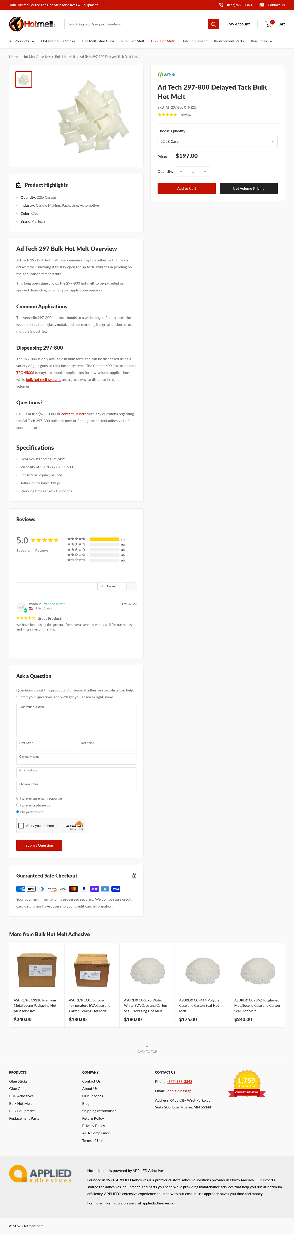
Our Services (92, 1096)
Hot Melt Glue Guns (98, 41)
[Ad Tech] (218, 75)
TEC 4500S (25, 372)
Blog (85, 1103)
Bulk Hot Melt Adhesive (62, 934)
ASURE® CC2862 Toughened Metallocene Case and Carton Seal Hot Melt (257, 1005)
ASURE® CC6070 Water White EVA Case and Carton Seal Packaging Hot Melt (145, 1005)
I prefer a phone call (36, 805)
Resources (259, 41)
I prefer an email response (41, 798)
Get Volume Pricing (248, 188)
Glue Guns (17, 1088)
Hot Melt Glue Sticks (58, 41)
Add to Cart (186, 188)
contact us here (73, 413)
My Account (239, 24)
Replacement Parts (229, 41)
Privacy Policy (93, 1125)
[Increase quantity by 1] (205, 171)
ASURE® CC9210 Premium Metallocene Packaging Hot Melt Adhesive (35, 1005)
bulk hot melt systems (43, 379)
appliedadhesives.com (159, 1203)
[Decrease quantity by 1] (181, 171)
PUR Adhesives (21, 1096)
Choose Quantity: (182, 131)
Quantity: (165, 171)
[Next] (285, 985)
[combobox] (136, 24)
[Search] (213, 24)
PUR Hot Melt (132, 41)
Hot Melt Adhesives (37, 57)
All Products (19, 41)
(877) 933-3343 (235, 5)
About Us (90, 1088)
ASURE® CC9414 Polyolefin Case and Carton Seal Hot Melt (201, 1005)
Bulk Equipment (194, 41)
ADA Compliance (96, 1133)
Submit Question (39, 845)
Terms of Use (92, 1140)
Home (13, 57)
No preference (31, 812)
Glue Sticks (18, 1081)
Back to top (147, 1051)
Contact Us (276, 5)
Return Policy (93, 1118)
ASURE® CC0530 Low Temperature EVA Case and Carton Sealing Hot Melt (89, 1005)
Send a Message (178, 1091)
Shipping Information (99, 1110)
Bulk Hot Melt (163, 41)
